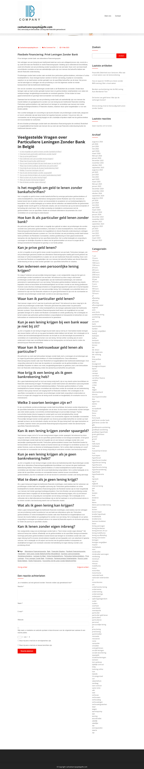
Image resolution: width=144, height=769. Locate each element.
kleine (94, 502)
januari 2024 (96, 214)
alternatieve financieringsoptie (35, 551)
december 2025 (98, 160)
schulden (95, 646)
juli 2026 (95, 144)
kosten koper (97, 512)
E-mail (20, 611)
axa (93, 319)
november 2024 (98, 191)
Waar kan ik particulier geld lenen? (32, 161)
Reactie (21, 586)
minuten (95, 561)
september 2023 (98, 224)
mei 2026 (95, 149)
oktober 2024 (97, 193)
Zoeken (96, 47)
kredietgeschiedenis (25, 556)
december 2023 (98, 217)
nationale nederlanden (100, 578)
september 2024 (98, 196)
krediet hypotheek (99, 514)
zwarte (94, 730)
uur (93, 679)
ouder (94, 601)
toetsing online (97, 669)
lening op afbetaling (99, 535)
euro (94, 406)
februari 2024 (97, 212)
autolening (96, 317)
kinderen (95, 498)
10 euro (95, 258)
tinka (94, 667)
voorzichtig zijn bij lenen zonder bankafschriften (59, 561)
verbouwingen (97, 702)
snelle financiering (34, 561)
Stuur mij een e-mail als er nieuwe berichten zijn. (35, 645)
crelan (94, 385)
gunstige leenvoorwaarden (70, 554)
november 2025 (98, 163)
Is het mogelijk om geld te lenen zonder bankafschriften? (41, 151)
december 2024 (98, 189)
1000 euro (96, 263)
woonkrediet (96, 718)
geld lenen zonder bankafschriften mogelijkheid (43, 554)
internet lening (97, 486)
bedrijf (94, 333)
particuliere (96, 617)
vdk (93, 690)
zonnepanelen (97, 728)
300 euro (95, 282)
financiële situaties (58, 551)
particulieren (97, 620)
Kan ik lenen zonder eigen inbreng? (33, 182)
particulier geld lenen (100, 615)
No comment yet (49, 47)
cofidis (94, 383)
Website (20, 620)
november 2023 (98, 219)
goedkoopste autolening (101, 427)
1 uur (94, 256)
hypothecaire (97, 465)
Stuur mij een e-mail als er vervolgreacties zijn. (35, 641)
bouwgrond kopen (99, 366)
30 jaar (94, 279)
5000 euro (96, 291)
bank (48, 551)
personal (95, 622)
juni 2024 (95, 203)
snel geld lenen (97, 648)
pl (92, 627)
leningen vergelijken (99, 542)
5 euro (94, 284)
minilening (96, 556)
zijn (93, 725)
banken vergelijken (99, 331)
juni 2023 (95, 231)
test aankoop (97, 662)
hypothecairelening (99, 470)
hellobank (95, 446)
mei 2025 (95, 177)
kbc (93, 491)
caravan (95, 373)
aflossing (95, 303)
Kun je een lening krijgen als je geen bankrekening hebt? (40, 175)
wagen (94, 709)
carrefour (95, 376)
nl (92, 580)
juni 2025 (95, 174)
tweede (94, 674)
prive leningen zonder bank (34, 558)
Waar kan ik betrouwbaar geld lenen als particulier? (39, 166)
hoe (93, 448)
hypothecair (96, 458)
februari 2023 (97, 240)
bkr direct (95, 350)
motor (94, 568)
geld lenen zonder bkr (100, 423)
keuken (94, 493)
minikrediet (96, 552)
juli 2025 (95, 172)
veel (93, 693)
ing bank (95, 479)
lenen (94, 524)
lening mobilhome (99, 533)
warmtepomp (97, 711)
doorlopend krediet (99, 397)
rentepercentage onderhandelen (65, 558)
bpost (94, 369)
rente (94, 641)
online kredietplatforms (55, 556)
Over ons (108, 16)
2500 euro (96, 275)
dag (93, 387)
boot (94, 361)
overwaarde (96, 610)
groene (94, 437)
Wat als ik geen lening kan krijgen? (32, 180)
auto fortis (96, 312)
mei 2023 (95, 233)
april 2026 (95, 151)
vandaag (95, 683)
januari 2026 (96, 158)
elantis (94, 404)
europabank (96, 408)
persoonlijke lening (99, 624)
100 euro (95, 260)
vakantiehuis (96, 681)
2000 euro (96, 272)
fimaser (95, 411)
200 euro (95, 270)
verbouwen (96, 697)
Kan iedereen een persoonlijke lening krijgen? (36, 159)
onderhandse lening (99, 587)
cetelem (95, 380)
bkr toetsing (96, 354)
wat (93, 714)
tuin (93, 671)
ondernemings (97, 594)
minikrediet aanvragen (100, 554)
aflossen (95, 300)
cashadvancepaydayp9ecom (29, 47)
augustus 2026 (97, 142)
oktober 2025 (97, 165)
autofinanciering (98, 315)
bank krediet (96, 326)
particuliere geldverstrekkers (74, 556)
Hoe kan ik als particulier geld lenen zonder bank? (38, 154)
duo (93, 399)
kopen (94, 507)
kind (93, 495)
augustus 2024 (97, 198)
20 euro (95, 268)
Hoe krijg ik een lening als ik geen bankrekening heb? (39, 168)
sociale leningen (98, 650)
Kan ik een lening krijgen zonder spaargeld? (36, 173)
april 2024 (95, 207)
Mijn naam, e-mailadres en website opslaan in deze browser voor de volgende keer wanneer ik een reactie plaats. (51, 631)
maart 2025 (96, 182)
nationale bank (97, 575)
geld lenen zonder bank (100, 420)
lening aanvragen (98, 526)
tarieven (95, 660)
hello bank (96, 444)
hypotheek (96, 472)
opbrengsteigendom (99, 599)
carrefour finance (98, 378)
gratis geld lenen (98, 434)
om (93, 585)
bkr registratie (97, 352)
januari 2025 (96, 186)
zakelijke (95, 723)
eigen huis (96, 401)
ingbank (95, 484)
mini (93, 549)
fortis (94, 415)
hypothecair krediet (99, 460)
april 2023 (95, 236)
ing (93, 477)
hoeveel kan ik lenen (99, 451)
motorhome (96, 573)
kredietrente (96, 519)
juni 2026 (95, 146)
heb (93, 441)
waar (94, 707)
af (92, 296)
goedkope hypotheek (100, 432)
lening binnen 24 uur (99, 531)
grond (94, 439)
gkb (93, 425)
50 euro (95, 286)
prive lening (96, 629)
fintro (94, 413)
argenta (95, 307)
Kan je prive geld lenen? (28, 156)
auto (94, 310)
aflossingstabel (97, 305)
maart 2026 (96, 153)
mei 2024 (95, 205)
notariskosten (97, 582)
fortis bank (96, 418)
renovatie (95, 636)
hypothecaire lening (99, 467)
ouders (94, 603)
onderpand (96, 596)
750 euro (95, 293)
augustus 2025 (97, 170)
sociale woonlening (99, 653)
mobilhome (96, 566)
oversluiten (96, 608)
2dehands (95, 277)
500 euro (95, 289)
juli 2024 (95, 200)
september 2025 (98, 167)
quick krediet (97, 634)
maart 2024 (96, 210)
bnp (93, 357)
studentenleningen (99, 657)
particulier (96, 613)
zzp (93, 733)
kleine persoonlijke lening (101, 505)
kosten (94, 509)
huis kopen (96, 455)
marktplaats (96, 547)
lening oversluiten (98, 538)
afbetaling (95, 298)
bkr (93, 347)
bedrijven (95, 336)
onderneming (97, 592)
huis (93, 453)
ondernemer (96, 589)
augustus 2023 (97, 226)
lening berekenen (98, 528)
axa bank (95, 322)
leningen (95, 540)
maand (94, 545)
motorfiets (96, 570)
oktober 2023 (97, 221)
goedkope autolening (100, 430)
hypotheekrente (98, 474)
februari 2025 (97, 184)
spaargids (95, 655)
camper (95, 371)
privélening (49, 558)
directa (94, 394)
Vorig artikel (22, 567)
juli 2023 (95, 229)
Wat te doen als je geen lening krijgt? (33, 177)
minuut (94, 563)
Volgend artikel (83, 567)
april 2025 (95, 179)
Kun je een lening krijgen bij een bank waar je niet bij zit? (40, 163)
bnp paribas (96, 359)
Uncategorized (97, 676)
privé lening (96, 632)
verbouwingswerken (99, 704)
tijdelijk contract (98, 664)
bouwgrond (96, 364)
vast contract (97, 686)
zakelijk (94, 721)
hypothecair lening (99, 462)
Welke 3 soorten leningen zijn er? (32, 170)
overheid (95, 606)
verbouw (95, 695)
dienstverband (97, 392)
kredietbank (96, 516)
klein (94, 500)
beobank (95, 340)
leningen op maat (39, 556)
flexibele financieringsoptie (75, 551)
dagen (94, 390)
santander (96, 643)
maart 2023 (96, 238)
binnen (94, 345)
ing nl (94, 481)
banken (95, 329)
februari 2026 (97, 156)
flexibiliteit (21, 554)
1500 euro (96, 265)
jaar (93, 488)
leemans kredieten (99, 521)
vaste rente (96, 688)
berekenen (96, 343)
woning (94, 716)
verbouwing (96, 700)
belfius (94, 338)
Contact (118, 16)
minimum (95, 559)
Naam (20, 603)
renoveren (96, 639)
